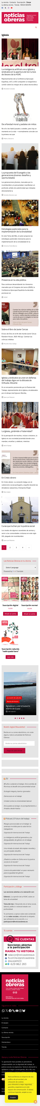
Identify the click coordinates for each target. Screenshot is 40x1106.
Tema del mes (9, 904)
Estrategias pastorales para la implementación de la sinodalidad (17, 230)
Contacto (12, 2)
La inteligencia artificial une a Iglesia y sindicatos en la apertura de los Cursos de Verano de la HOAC (19, 72)
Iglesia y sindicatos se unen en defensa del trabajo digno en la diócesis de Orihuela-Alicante (19, 380)
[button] (15, 718)
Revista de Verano (19, 704)
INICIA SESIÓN (25, 5)
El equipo (5, 1023)
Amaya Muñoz (12, 711)
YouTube (11, 8)
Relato (9, 704)
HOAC (6, 297)
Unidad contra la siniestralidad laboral (17, 801)
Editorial (7, 897)
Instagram (8, 8)
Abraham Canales (9, 89)
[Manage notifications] (35, 1102)
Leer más (10, 657)
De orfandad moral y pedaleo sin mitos (19, 124)
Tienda (16, 5)
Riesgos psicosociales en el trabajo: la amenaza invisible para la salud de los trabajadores (17, 826)
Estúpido (10, 708)
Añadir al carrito (10, 614)
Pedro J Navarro (9, 138)
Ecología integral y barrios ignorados (17, 791)
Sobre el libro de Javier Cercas (15, 329)
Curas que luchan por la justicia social (18, 526)
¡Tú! (7, 778)
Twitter (5, 8)
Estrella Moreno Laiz (10, 195)
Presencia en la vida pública (14, 280)
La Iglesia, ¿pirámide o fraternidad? (17, 431)
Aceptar (13, 1097)
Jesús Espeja (7, 445)
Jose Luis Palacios (9, 397)
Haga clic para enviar (14, 751)
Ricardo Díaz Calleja (10, 344)
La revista (5, 2)
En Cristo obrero (9, 477)
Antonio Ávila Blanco (10, 246)
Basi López (7, 492)
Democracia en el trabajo (13, 796)
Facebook (2, 8)
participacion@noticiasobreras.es (16, 922)
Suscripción (21, 2)
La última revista (7, 5)
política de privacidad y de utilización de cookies (17, 1080)
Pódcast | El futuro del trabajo (18, 818)
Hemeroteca (6, 1042)
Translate (20, 571)
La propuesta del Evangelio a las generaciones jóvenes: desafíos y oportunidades (16, 175)
